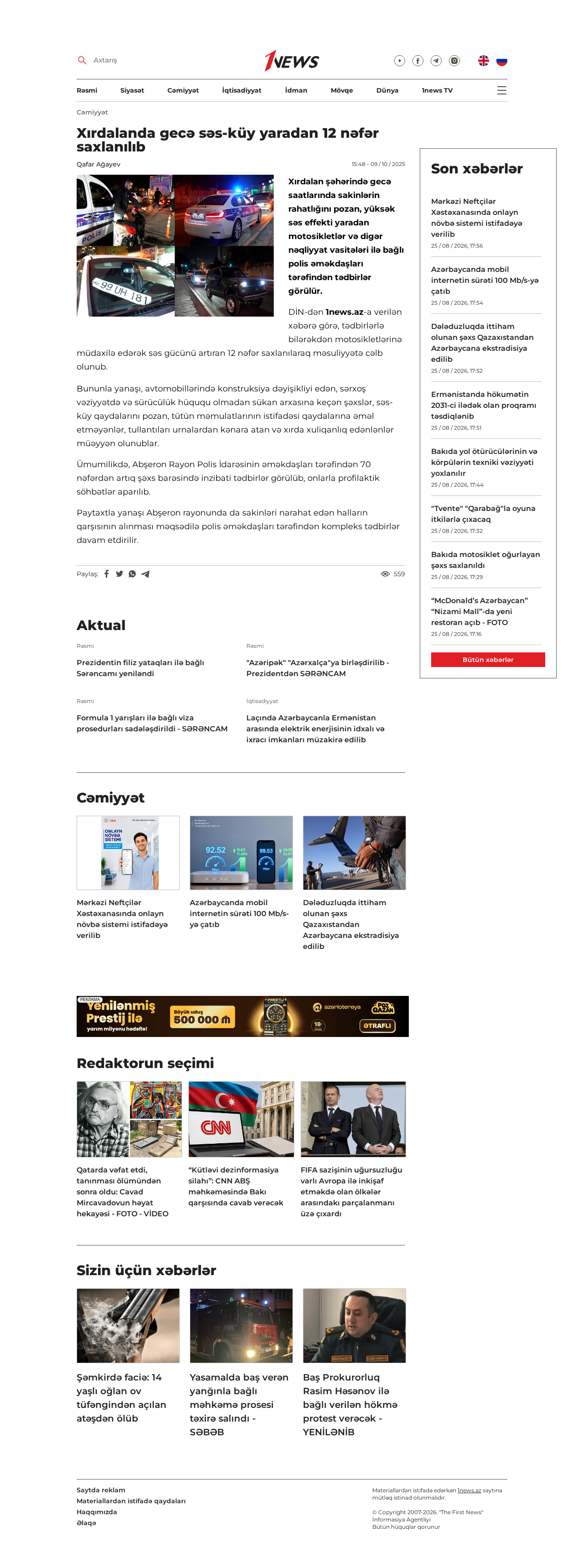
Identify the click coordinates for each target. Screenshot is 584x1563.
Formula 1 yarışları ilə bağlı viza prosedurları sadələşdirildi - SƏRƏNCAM (152, 723)
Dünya (387, 90)
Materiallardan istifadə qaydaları (131, 1501)
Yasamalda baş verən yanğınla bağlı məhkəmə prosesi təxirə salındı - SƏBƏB (239, 1405)
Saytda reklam (101, 1490)
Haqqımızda (97, 1512)
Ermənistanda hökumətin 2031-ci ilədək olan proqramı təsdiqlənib (484, 405)
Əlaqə (86, 1523)
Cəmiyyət (183, 90)
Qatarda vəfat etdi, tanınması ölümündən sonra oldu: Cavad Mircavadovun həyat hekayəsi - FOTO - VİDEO (122, 1192)
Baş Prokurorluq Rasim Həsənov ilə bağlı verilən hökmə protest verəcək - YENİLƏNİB (350, 1405)
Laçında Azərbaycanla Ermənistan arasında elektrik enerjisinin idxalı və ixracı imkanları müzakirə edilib (315, 729)
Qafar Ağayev (98, 164)
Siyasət (132, 90)
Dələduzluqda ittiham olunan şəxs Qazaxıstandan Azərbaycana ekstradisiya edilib (351, 924)
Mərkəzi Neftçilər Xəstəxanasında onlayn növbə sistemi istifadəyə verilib (122, 919)
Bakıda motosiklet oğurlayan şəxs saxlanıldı (485, 560)
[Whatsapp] (132, 573)
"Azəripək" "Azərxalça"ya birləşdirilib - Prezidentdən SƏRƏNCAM (317, 668)
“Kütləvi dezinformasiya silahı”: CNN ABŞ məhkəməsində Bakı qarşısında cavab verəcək (235, 1186)
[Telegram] (145, 573)
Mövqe (342, 90)
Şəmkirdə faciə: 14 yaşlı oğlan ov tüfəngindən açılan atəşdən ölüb (122, 1398)
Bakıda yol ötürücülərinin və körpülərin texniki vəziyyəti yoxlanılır (484, 462)
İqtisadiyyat (241, 90)
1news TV (437, 90)
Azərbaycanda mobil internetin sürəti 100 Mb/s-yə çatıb (239, 913)
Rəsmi (87, 90)
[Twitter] (119, 573)
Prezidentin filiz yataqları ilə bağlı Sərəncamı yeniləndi (140, 668)
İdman (296, 90)
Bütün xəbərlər (488, 660)
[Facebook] (106, 573)
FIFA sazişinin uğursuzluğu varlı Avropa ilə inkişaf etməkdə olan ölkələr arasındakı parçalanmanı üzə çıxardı (351, 1192)
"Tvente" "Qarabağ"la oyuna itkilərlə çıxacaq (483, 514)
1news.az (469, 1490)
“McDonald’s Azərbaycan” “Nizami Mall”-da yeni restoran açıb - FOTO (479, 611)
